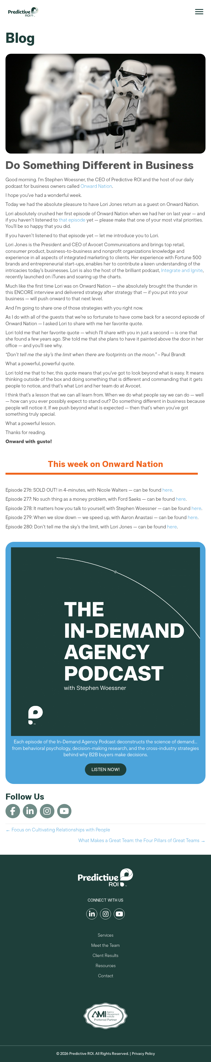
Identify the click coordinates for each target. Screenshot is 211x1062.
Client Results (105, 956)
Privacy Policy (143, 1053)
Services (105, 936)
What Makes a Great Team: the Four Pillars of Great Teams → (142, 840)
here (167, 490)
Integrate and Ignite (182, 270)
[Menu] (199, 11)
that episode (72, 220)
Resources (106, 966)
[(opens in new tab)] (105, 1016)
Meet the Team (105, 946)
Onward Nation (96, 186)
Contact (105, 976)
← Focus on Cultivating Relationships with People (57, 830)
